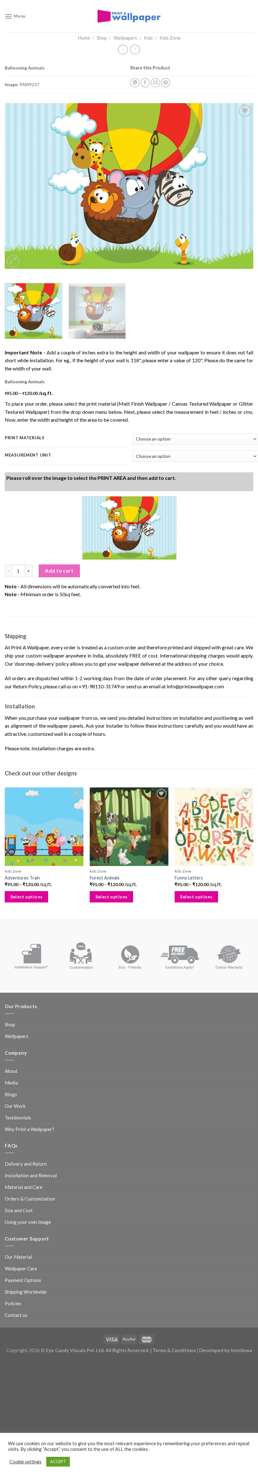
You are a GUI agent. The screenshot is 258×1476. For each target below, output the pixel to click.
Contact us (16, 1315)
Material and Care (23, 1187)
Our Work (15, 1106)
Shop (102, 38)
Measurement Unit (28, 455)
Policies (13, 1303)
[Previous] (17, 186)
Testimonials (18, 1117)
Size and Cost (19, 1210)
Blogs (11, 1094)
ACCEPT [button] (58, 1461)
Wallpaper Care (21, 1268)
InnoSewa (241, 1350)
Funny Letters (189, 877)
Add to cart (59, 571)
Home (84, 38)
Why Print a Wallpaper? (29, 1129)
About (11, 1071)
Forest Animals (105, 877)
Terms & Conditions (174, 1350)
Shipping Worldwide (26, 1292)
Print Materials (25, 438)
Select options (26, 896)
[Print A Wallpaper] (129, 16)
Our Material (18, 1257)
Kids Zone (170, 38)
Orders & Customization (30, 1198)
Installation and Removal (31, 1175)
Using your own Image (28, 1222)
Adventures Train (22, 877)
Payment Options (23, 1280)
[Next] (240, 186)
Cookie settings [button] (25, 1461)
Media (11, 1082)
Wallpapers (125, 38)
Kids (148, 38)
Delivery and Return (26, 1164)
